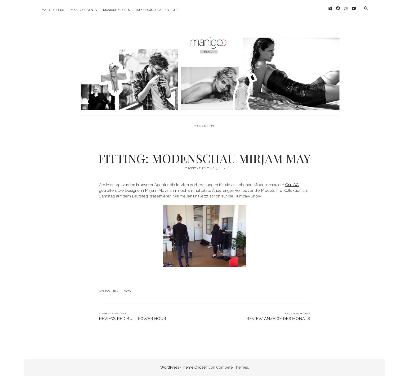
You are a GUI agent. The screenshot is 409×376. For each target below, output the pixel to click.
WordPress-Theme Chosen (184, 367)
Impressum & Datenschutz (157, 10)
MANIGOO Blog (53, 10)
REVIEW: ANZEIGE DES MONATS (278, 318)
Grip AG (292, 184)
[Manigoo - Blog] (204, 112)
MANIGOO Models (116, 10)
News (127, 290)
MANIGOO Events (84, 10)
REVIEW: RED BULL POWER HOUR (132, 318)
